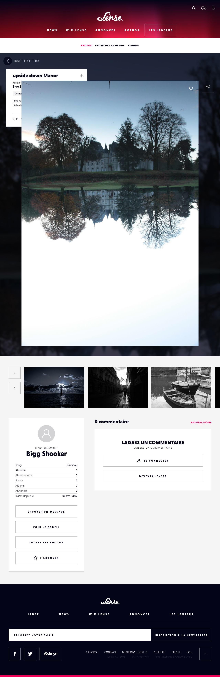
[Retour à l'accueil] (110, 16)
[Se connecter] (213, 8)
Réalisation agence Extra (174, 657)
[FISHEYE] (51, 654)
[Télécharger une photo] (203, 8)
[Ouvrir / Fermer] (81, 75)
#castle (19, 93)
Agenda (132, 30)
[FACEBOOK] (15, 654)
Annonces (105, 30)
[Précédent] (15, 388)
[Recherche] (194, 8)
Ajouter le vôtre (201, 422)
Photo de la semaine (110, 45)
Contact (110, 652)
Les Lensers (161, 30)
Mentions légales (134, 652)
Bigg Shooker (36, 400)
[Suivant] (15, 373)
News (52, 30)
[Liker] (191, 88)
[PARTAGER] (208, 87)
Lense (33, 614)
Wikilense (76, 30)
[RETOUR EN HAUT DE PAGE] (205, 654)
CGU (189, 652)
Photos (86, 45)
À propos (92, 652)
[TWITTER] (30, 654)
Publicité (159, 652)
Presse (176, 652)
